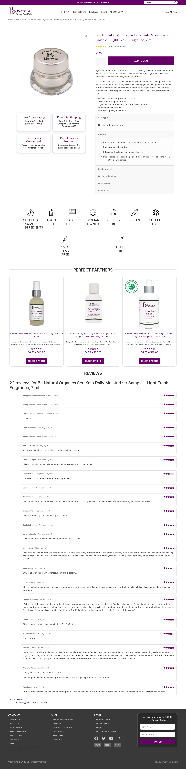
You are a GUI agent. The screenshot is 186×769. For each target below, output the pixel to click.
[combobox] (159, 2)
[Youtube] (111, 738)
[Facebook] (96, 738)
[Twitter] (104, 738)
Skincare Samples (23, 19)
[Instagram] (119, 738)
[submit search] (176, 2)
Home (11, 19)
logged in (26, 702)
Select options (36, 360)
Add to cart (141, 60)
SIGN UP (157, 742)
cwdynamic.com (170, 762)
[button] (86, 36)
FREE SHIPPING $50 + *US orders (93, 2)
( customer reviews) (117, 46)
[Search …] (159, 2)
